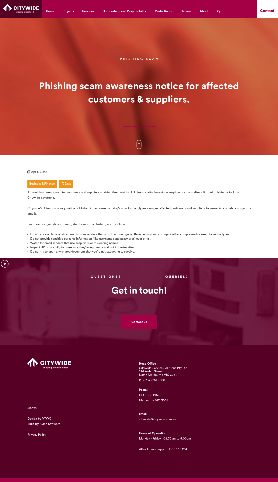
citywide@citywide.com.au (157, 419)
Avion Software (50, 423)
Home (50, 11)
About (204, 11)
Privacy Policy (36, 434)
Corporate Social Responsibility (124, 11)
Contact (267, 11)
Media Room (163, 11)
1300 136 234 (178, 449)
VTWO (46, 418)
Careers (185, 11)
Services (88, 11)
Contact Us (139, 321)
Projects (68, 11)
